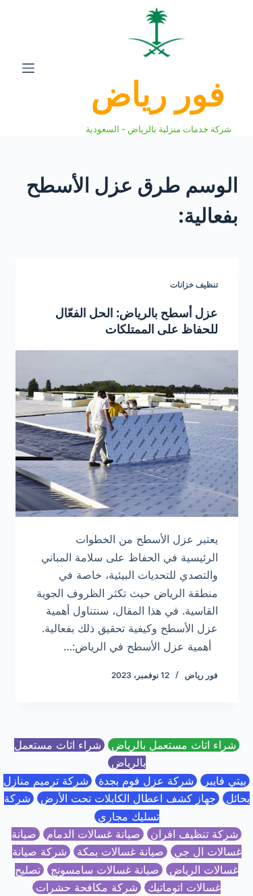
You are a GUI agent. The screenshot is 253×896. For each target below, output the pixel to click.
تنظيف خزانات (194, 284)
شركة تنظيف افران (194, 834)
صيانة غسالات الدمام (93, 834)
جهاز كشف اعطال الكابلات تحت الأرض (128, 798)
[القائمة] (28, 68)
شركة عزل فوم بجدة (146, 780)
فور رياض (158, 94)
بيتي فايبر (225, 780)
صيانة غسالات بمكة (120, 851)
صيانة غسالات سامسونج (105, 869)
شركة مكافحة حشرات (86, 887)
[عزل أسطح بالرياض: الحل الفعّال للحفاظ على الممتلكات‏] (127, 433)
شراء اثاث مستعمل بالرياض (174, 745)
